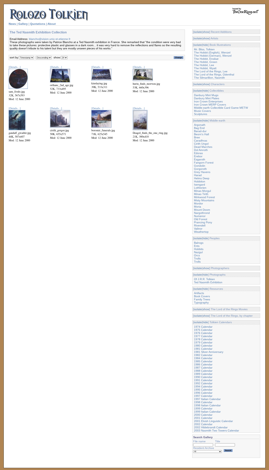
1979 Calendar (203, 342)
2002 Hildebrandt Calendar (211, 427)
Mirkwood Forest (204, 197)
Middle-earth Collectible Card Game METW (221, 107)
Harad (198, 175)
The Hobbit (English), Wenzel (212, 52)
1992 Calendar (203, 383)
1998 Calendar (203, 402)
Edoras (198, 153)
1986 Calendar (203, 364)
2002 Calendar (203, 424)
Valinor (198, 228)
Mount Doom (202, 209)
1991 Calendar (203, 380)
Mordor (198, 203)
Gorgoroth (200, 168)
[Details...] (15, 67)
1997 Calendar (203, 395)
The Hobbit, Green (205, 61)
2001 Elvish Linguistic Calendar (213, 421)
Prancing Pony (203, 222)
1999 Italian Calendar (207, 411)
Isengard (199, 184)
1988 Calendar (203, 370)
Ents (196, 245)
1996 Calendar (203, 392)
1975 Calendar (203, 329)
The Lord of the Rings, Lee (210, 71)
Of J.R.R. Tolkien (204, 279)
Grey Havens (202, 172)
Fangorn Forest (203, 162)
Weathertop (201, 231)
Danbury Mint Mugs (206, 95)
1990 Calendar (203, 377)
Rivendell (199, 225)
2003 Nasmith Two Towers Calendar (216, 430)
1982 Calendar (203, 355)
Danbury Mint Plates (206, 98)
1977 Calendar (203, 336)
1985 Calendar (203, 361)
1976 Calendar (203, 333)
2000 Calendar (203, 414)
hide (205, 44)
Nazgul (198, 252)
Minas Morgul (202, 190)
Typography (201, 302)
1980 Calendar (203, 345)
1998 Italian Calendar (207, 405)
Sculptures (200, 114)
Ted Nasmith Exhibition (208, 282)
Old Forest (200, 219)
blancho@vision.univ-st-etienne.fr (49, 38)
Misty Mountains (204, 200)
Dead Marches (203, 146)
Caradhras (200, 140)
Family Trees (202, 299)
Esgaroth (199, 159)
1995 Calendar (203, 389)
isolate (198, 31)
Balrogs (198, 242)
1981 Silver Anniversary (208, 351)
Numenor (200, 216)
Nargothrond (202, 212)
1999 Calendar (203, 408)
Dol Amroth (201, 150)
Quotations (37, 23)
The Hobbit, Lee (204, 65)
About (51, 23)
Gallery (23, 23)
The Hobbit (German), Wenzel (213, 55)
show (206, 31)
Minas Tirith (201, 194)
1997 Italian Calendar (207, 399)
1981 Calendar (203, 348)
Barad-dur (200, 131)
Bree (197, 137)
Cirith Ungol (201, 143)
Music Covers (202, 110)
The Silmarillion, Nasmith (209, 77)
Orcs (197, 255)
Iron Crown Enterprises (208, 101)
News (12, 23)
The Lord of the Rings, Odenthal (214, 74)
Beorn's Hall (201, 134)
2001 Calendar (203, 417)
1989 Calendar (203, 373)
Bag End (199, 128)
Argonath (199, 124)
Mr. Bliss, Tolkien (204, 49)
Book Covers (202, 296)
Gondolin (199, 165)
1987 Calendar (203, 367)
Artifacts (199, 293)
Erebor (198, 156)
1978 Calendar (203, 339)
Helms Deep (201, 178)
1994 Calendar (203, 386)
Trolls (197, 258)
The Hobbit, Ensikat (206, 58)
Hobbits (198, 249)
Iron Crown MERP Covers (210, 104)
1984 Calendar (203, 358)
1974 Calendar (203, 326)
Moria (197, 206)
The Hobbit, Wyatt (205, 68)
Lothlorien (200, 187)
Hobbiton (199, 181)
